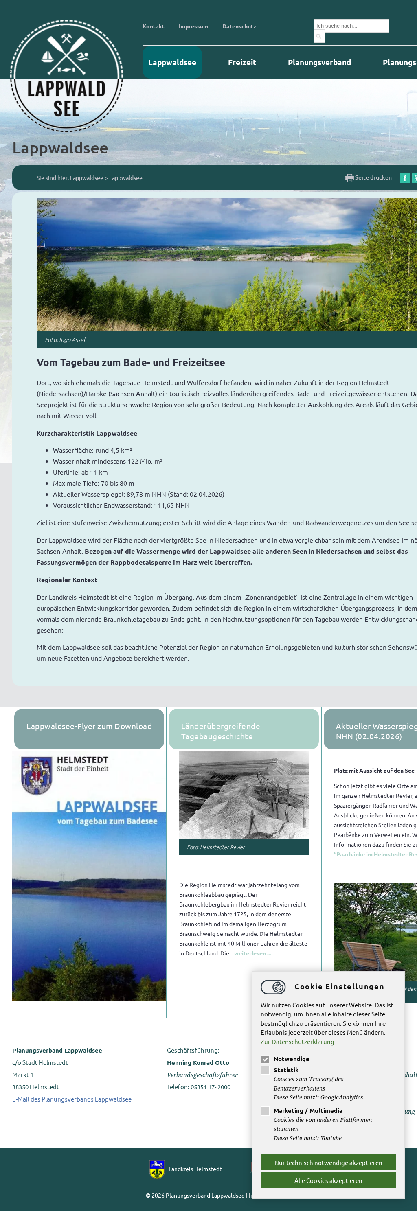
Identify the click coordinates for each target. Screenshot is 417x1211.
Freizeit (242, 62)
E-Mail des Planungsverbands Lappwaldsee (72, 1099)
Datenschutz (239, 26)
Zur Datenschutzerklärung (297, 1041)
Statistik (286, 1070)
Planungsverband (319, 62)
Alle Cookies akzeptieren (328, 1180)
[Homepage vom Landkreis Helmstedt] (159, 1168)
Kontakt (154, 26)
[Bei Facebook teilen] (405, 177)
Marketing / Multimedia (308, 1110)
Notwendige (291, 1059)
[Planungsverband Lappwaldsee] (73, 75)
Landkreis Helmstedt (195, 1168)
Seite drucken (373, 177)
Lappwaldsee (172, 62)
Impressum (193, 26)
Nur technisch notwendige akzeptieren (328, 1162)
